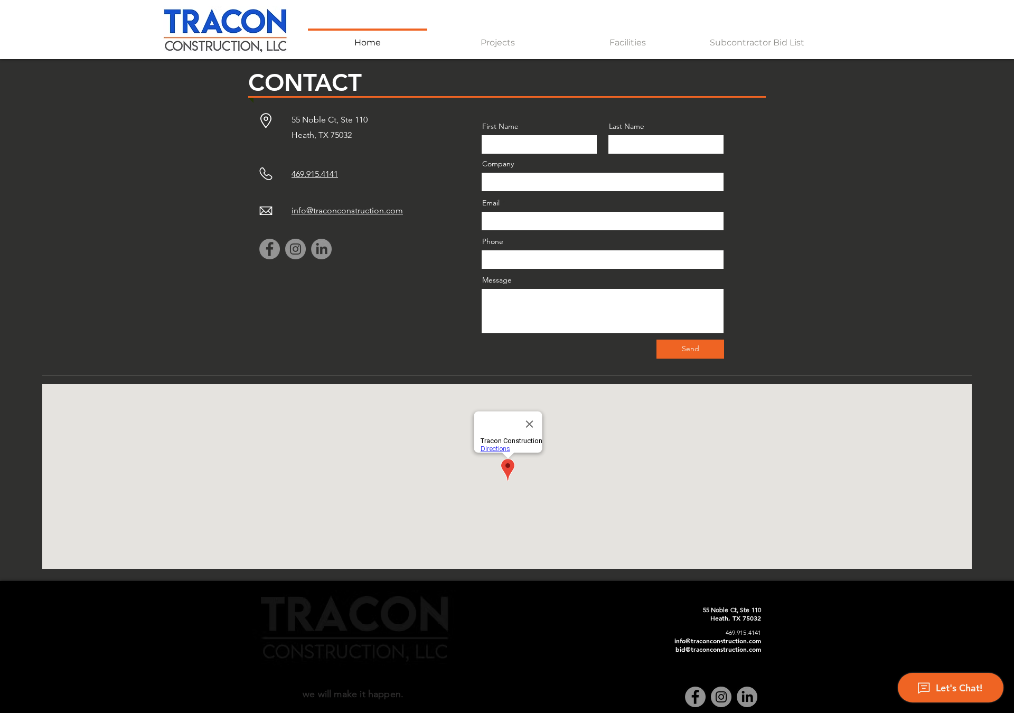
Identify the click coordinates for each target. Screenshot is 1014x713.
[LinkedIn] (321, 249)
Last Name (626, 126)
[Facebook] (269, 249)
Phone (492, 241)
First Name (500, 126)
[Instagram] (295, 249)
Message (497, 280)
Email (491, 203)
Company (498, 163)
